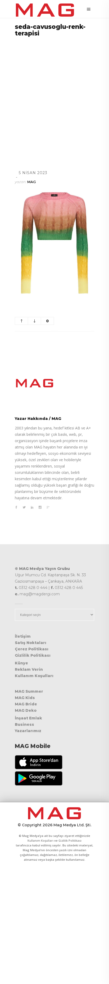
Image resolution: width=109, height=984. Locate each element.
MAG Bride (26, 704)
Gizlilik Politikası (33, 655)
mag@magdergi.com (40, 594)
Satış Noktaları (30, 642)
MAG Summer (29, 691)
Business (24, 724)
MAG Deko (26, 710)
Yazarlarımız (28, 730)
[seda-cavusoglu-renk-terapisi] (54, 383)
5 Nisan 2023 (33, 172)
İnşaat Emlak (28, 718)
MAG (31, 182)
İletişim (23, 636)
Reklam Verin (29, 669)
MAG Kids (25, 697)
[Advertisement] (54, 96)
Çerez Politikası (31, 649)
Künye (21, 663)
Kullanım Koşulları (34, 675)
